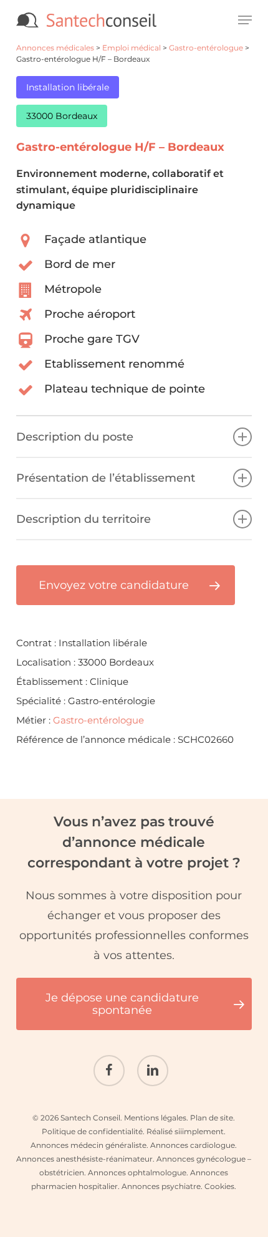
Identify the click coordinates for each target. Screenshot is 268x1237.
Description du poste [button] (74, 437)
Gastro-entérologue (206, 47)
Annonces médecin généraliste (88, 1145)
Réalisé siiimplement (185, 1131)
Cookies (219, 1186)
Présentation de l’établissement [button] (105, 478)
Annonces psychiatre (161, 1186)
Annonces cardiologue (192, 1145)
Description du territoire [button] (83, 519)
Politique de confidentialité (92, 1131)
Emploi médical (131, 47)
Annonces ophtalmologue (137, 1172)
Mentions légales (155, 1117)
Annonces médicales (55, 47)
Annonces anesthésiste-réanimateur (84, 1158)
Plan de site (211, 1117)
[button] (245, 20)
